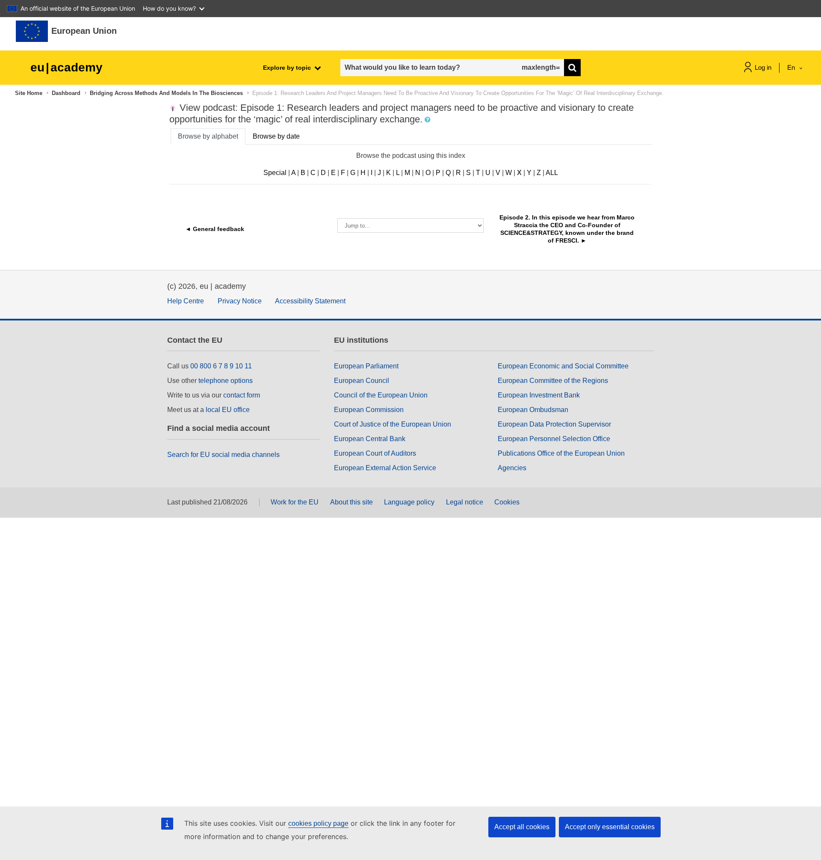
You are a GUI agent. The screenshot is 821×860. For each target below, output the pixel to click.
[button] (428, 119)
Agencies (512, 468)
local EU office (228, 409)
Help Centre (185, 301)
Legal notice (464, 502)
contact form (241, 395)
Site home (28, 93)
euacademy (66, 67)
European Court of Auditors (375, 453)
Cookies (507, 502)
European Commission (369, 409)
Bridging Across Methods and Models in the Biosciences (166, 93)
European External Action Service (385, 468)
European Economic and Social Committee (563, 366)
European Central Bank (369, 438)
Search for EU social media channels (223, 454)
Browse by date (276, 136)
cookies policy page (318, 823)
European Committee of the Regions (553, 380)
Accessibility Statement (310, 301)
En (792, 67)
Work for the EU (295, 502)
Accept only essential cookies (610, 826)
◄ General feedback (214, 228)
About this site (351, 502)
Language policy (409, 502)
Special (274, 172)
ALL (552, 172)
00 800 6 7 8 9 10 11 (221, 366)
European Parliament (366, 366)
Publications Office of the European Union (561, 453)
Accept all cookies (521, 826)
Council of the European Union (381, 395)
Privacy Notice (240, 301)
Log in (763, 67)
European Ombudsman (533, 409)
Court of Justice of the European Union (392, 424)
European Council (361, 380)
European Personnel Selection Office (554, 438)
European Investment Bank (539, 395)
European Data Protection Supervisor (554, 424)
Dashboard (66, 93)
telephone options (225, 380)
